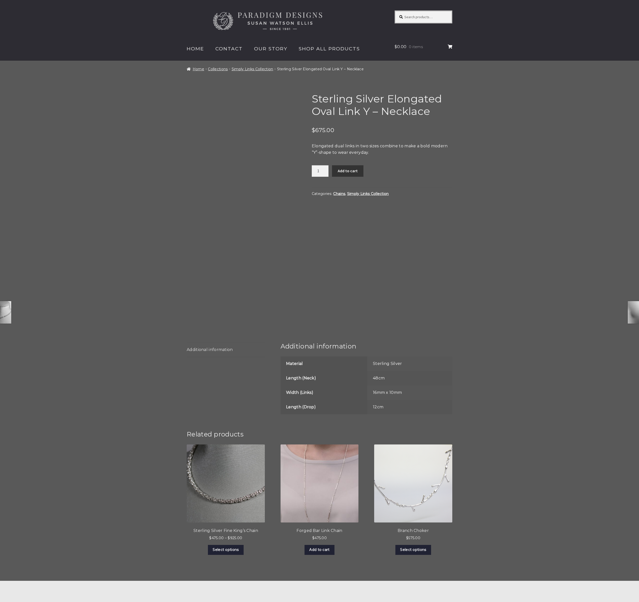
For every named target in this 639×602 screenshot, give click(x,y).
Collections (218, 69)
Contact (229, 49)
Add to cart (348, 170)
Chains (339, 193)
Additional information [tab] (210, 349)
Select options (226, 549)
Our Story (270, 49)
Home (195, 49)
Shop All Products (329, 49)
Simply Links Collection (252, 69)
